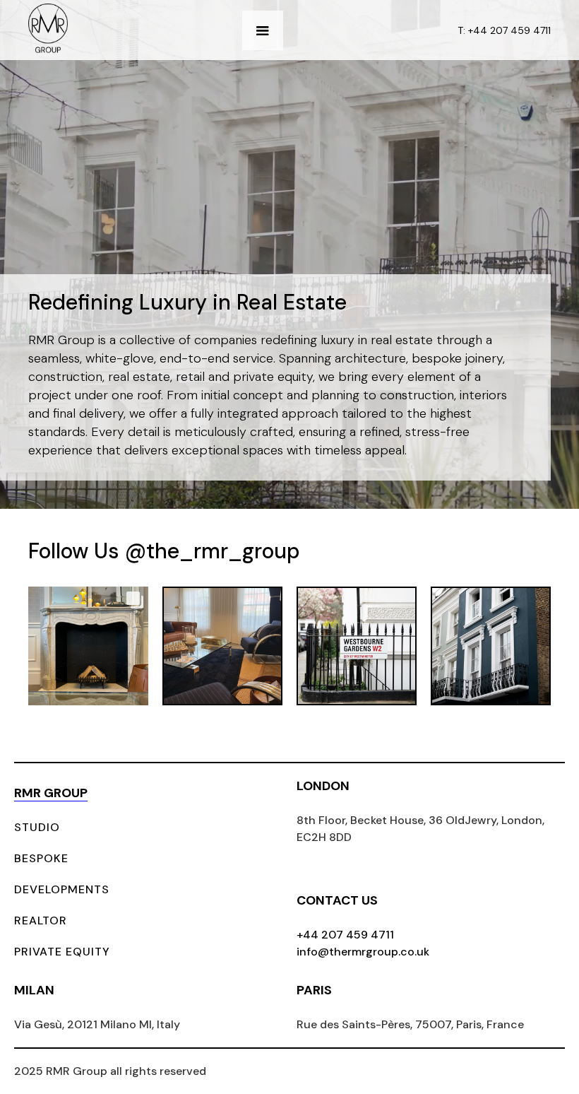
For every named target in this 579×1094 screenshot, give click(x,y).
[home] (48, 30)
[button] (262, 30)
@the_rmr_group (212, 551)
